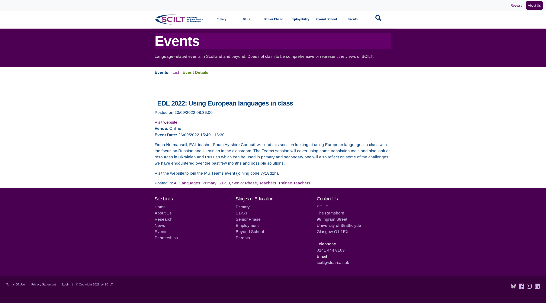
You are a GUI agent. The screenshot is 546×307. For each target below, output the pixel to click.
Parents (352, 19)
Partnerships (166, 237)
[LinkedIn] (537, 286)
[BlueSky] (513, 286)
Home (160, 206)
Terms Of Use (15, 284)
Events (161, 231)
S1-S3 (247, 19)
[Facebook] (521, 286)
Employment (247, 225)
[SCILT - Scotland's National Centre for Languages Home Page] (179, 20)
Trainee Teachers (294, 183)
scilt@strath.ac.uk (333, 262)
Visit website (166, 122)
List (176, 72)
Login (66, 284)
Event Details (195, 72)
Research (517, 5)
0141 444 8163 (331, 250)
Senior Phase (273, 19)
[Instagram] (529, 286)
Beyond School (326, 19)
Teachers (267, 183)
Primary (221, 19)
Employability (299, 19)
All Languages (187, 183)
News (160, 225)
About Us (534, 5)
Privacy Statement (43, 284)
